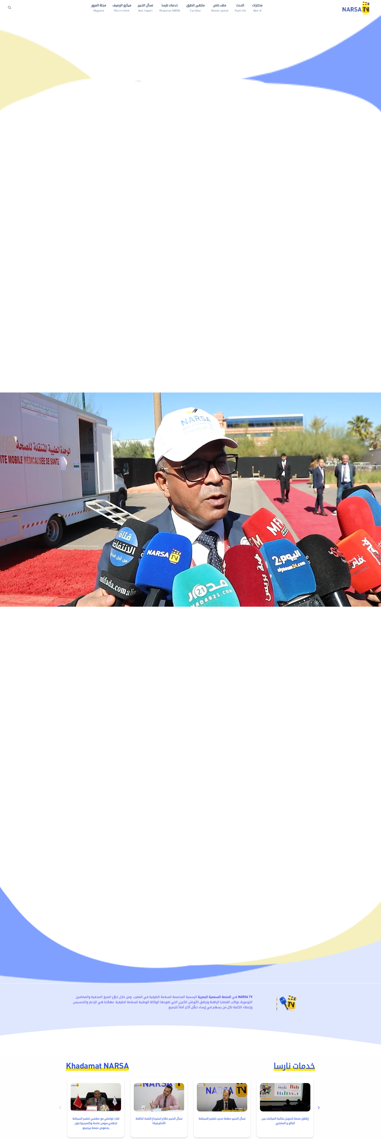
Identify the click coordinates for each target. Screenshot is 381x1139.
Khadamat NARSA (97, 1065)
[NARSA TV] (356, 7)
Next (320, 1108)
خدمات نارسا (294, 1065)
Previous (61, 1108)
